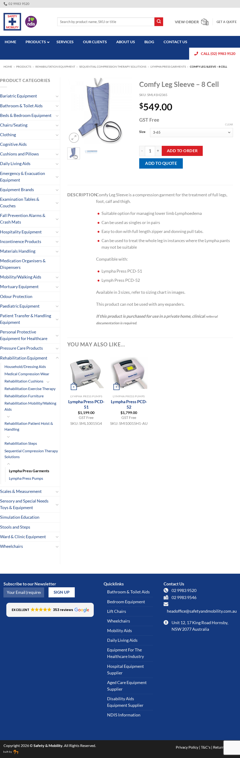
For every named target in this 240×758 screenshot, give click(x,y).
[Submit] (158, 21)
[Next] (125, 110)
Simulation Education (19, 517)
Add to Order (182, 150)
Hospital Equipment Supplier (125, 669)
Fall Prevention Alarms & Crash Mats (22, 218)
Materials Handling (17, 251)
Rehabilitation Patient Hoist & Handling (28, 426)
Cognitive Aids (13, 144)
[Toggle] (57, 96)
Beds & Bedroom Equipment (26, 115)
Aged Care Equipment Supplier (127, 686)
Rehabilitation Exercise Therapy (30, 388)
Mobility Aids (119, 630)
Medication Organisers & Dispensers (23, 264)
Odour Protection (16, 296)
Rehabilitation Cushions (23, 381)
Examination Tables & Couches (19, 202)
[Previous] (74, 110)
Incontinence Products (20, 241)
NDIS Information (123, 714)
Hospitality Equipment (21, 231)
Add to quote (161, 163)
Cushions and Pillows (19, 153)
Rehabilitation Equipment (55, 66)
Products (23, 66)
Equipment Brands (17, 189)
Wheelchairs (11, 546)
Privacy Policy (187, 747)
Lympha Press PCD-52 (129, 404)
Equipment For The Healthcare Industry (125, 653)
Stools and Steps (15, 527)
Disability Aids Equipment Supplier (125, 702)
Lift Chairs (116, 611)
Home (8, 66)
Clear (229, 124)
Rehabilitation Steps (20, 443)
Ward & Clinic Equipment (23, 536)
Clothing (8, 134)
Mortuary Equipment (19, 286)
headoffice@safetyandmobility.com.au (202, 611)
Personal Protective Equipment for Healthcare (23, 335)
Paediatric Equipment (20, 306)
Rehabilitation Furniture (24, 396)
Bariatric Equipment (18, 95)
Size (142, 132)
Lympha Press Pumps (26, 478)
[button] (74, 138)
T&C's (205, 747)
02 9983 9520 (184, 590)
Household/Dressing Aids (25, 366)
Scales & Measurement (21, 491)
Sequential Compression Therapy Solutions (112, 66)
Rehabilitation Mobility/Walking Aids (30, 406)
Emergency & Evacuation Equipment (22, 176)
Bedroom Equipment (126, 601)
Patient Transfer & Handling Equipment (25, 319)
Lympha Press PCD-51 (86, 404)
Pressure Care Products (21, 348)
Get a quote (226, 22)
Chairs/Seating (13, 125)
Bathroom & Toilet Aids (21, 105)
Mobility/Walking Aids (20, 277)
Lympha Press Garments (168, 66)
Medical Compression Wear (26, 373)
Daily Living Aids (15, 163)
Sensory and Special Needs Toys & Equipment (24, 504)
